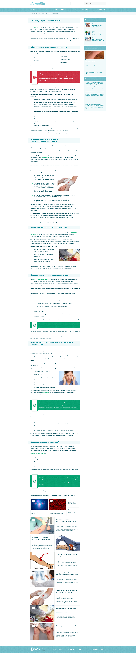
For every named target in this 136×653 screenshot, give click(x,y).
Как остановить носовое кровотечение (72, 511)
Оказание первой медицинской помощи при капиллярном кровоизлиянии (66, 591)
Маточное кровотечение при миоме (38, 512)
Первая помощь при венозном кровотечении (66, 609)
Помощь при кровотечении (97, 37)
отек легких (45, 392)
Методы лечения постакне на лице (94, 68)
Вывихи (45, 9)
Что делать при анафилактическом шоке (93, 98)
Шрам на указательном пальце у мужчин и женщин (93, 60)
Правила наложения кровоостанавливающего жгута (66, 520)
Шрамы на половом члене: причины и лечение (97, 26)
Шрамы (93, 23)
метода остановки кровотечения (59, 165)
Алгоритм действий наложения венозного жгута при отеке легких (67, 573)
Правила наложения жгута (37, 453)
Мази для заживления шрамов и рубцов (93, 73)
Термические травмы (60, 9)
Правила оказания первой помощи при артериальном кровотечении (41, 538)
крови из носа (45, 157)
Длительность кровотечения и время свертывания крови (58, 512)
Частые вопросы (101, 9)
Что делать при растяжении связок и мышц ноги (94, 108)
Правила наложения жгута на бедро (67, 555)
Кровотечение (34, 27)
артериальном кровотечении (41, 279)
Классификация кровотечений (66, 626)
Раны (74, 9)
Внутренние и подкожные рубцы (93, 65)
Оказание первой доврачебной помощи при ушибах (94, 89)
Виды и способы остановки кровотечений (72, 502)
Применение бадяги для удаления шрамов (97, 33)
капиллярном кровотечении (52, 172)
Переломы (33, 9)
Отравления (85, 9)
